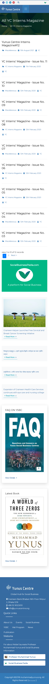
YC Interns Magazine (13, 66)
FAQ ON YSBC (13, 410)
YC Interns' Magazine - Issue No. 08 (23, 123)
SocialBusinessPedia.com (24, 265)
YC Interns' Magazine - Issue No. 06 (23, 166)
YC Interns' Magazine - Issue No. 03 (23, 234)
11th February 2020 (33, 66)
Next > (14, 255)
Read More (10, 337)
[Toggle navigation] (26, 9)
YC (38, 50)
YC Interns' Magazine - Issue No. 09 (23, 103)
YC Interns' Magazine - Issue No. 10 (23, 84)
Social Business (32, 622)
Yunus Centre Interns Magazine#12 (16, 43)
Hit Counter (32, 680)
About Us (8, 622)
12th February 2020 (28, 91)
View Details (10, 478)
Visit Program (18, 627)
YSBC (6, 627)
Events (19, 622)
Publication (9, 632)
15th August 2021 (27, 50)
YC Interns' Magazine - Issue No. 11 (24, 61)
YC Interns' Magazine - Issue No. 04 (23, 215)
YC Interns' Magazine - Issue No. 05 (23, 191)
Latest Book (12, 493)
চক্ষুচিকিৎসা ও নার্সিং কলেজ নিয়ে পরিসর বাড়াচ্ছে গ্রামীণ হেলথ (21, 372)
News (30, 627)
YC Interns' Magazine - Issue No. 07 (23, 147)
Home (4, 26)
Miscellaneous (10, 50)
